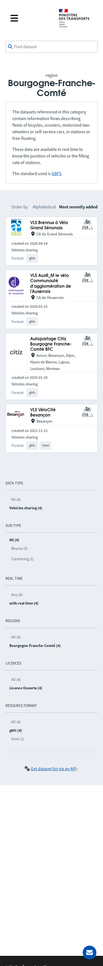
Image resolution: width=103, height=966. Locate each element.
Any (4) (17, 594)
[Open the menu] (30, 18)
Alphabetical (44, 206)
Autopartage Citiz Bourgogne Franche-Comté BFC (50, 344)
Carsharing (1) (22, 558)
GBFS (57, 173)
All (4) (16, 499)
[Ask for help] (89, 952)
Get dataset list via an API (53, 768)
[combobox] (51, 47)
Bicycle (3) (19, 548)
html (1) (17, 738)
